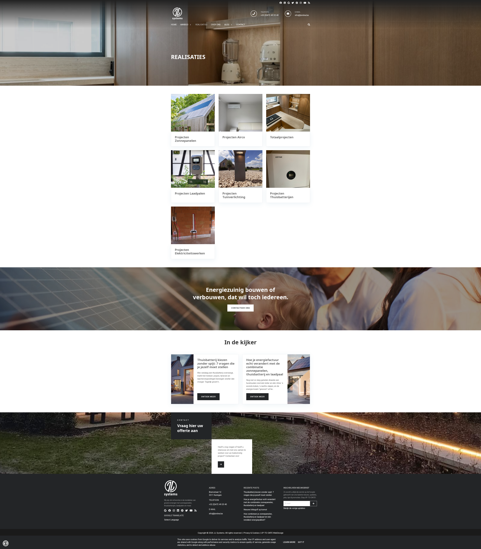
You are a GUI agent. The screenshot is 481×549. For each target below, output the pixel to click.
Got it (301, 542)
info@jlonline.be (302, 15)
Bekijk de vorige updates (294, 508)
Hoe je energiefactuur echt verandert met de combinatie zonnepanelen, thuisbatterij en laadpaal (259, 502)
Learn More (289, 542)
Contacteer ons (240, 308)
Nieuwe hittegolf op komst (255, 509)
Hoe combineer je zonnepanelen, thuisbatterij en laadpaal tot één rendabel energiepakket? (258, 517)
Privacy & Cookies (251, 533)
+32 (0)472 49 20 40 (270, 15)
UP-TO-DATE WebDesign (272, 533)
